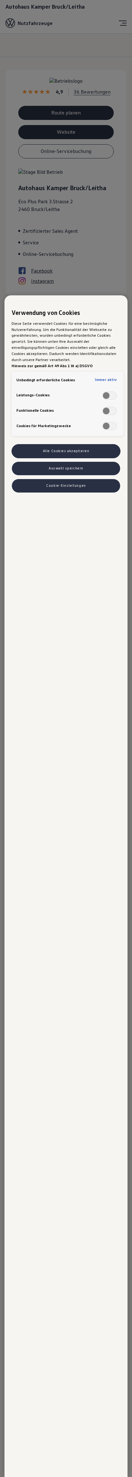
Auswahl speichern (66, 468)
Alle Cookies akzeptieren (66, 451)
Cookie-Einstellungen (66, 485)
